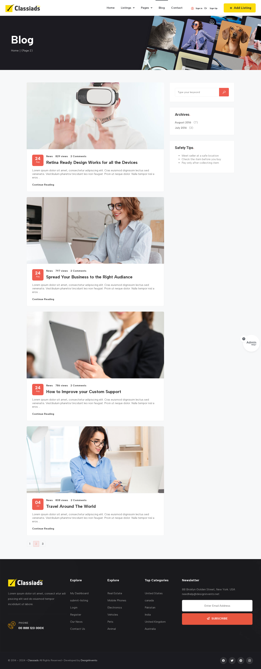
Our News (76, 621)
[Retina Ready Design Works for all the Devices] (95, 115)
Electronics (114, 607)
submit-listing (79, 600)
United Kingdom (155, 621)
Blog (162, 7)
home (111, 7)
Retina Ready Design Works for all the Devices (92, 162)
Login (73, 607)
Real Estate (114, 593)
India (148, 614)
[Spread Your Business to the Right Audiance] (95, 230)
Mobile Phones (116, 600)
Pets (110, 621)
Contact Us (77, 628)
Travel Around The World (71, 506)
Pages (145, 7)
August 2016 (183, 122)
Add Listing (242, 8)
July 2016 (181, 127)
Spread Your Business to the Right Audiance (89, 276)
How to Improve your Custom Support (83, 391)
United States (154, 593)
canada (149, 600)
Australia (150, 628)
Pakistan (150, 607)
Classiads (33, 660)
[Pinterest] (240, 660)
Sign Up (214, 8)
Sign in (199, 8)
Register (75, 614)
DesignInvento (89, 660)
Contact (177, 7)
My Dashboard (79, 593)
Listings (126, 7)
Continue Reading (43, 184)
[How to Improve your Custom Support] (95, 345)
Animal (111, 628)
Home (15, 50)
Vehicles (112, 614)
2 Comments (78, 156)
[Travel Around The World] (95, 459)
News (49, 156)
